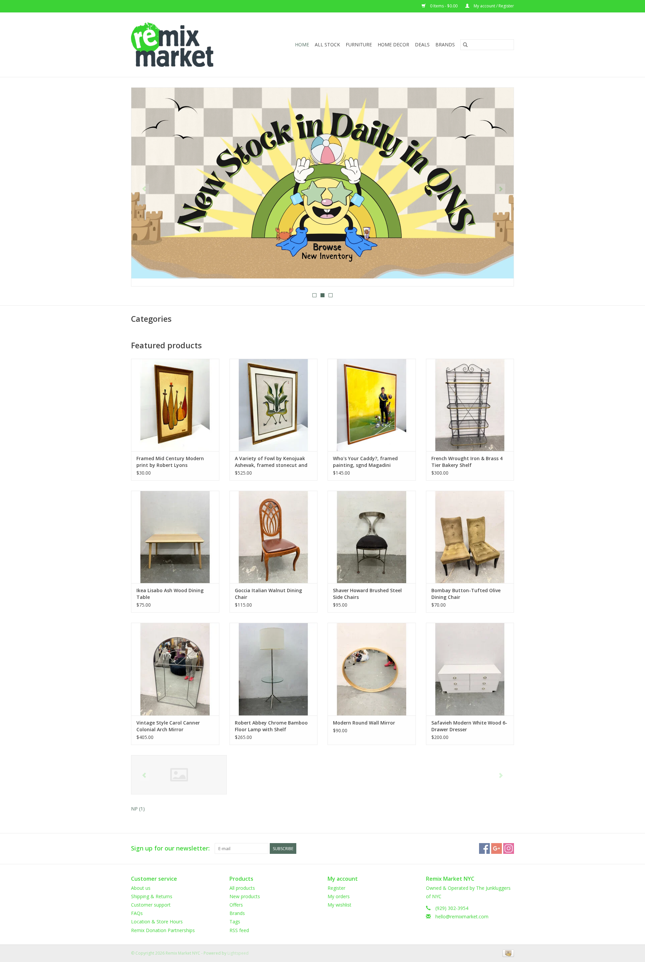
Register (336, 888)
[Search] (465, 44)
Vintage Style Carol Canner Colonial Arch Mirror (168, 726)
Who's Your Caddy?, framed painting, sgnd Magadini (365, 461)
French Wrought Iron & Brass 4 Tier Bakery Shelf (467, 461)
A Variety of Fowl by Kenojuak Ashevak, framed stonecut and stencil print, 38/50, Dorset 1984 (272, 462)
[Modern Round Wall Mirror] (372, 669)
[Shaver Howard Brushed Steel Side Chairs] (372, 537)
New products (244, 896)
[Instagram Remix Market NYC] (508, 848)
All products (242, 888)
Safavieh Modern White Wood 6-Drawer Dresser (469, 726)
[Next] (500, 189)
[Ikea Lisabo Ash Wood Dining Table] (175, 537)
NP (138, 808)
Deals (422, 44)
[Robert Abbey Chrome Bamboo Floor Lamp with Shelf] (273, 669)
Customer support (151, 905)
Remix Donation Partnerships (163, 930)
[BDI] (178, 774)
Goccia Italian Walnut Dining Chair (268, 593)
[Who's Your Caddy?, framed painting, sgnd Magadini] (372, 405)
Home (302, 44)
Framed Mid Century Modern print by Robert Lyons (170, 461)
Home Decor (393, 44)
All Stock (327, 44)
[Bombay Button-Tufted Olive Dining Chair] (470, 537)
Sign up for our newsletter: (170, 848)
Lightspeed (238, 953)
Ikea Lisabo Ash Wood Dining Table (170, 593)
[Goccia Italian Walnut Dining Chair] (273, 537)
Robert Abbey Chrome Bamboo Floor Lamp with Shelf (271, 726)
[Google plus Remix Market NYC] (496, 848)
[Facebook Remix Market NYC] (484, 848)
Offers (236, 905)
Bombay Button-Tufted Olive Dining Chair (466, 593)
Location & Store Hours (157, 921)
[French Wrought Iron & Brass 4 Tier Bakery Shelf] (470, 405)
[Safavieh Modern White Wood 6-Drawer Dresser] (470, 669)
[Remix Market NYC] (183, 45)
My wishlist (339, 905)
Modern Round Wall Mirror (364, 722)
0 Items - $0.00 (444, 6)
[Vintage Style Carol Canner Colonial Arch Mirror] (175, 669)
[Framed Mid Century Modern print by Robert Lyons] (175, 405)
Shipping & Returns (151, 896)
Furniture (359, 44)
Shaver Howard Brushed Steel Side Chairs (367, 593)
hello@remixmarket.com (461, 916)
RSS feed (239, 930)
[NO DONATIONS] (322, 183)
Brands (445, 44)
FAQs (137, 913)
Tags (234, 921)
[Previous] (144, 189)
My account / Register (493, 6)
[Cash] (507, 953)
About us (140, 888)
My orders (339, 896)
